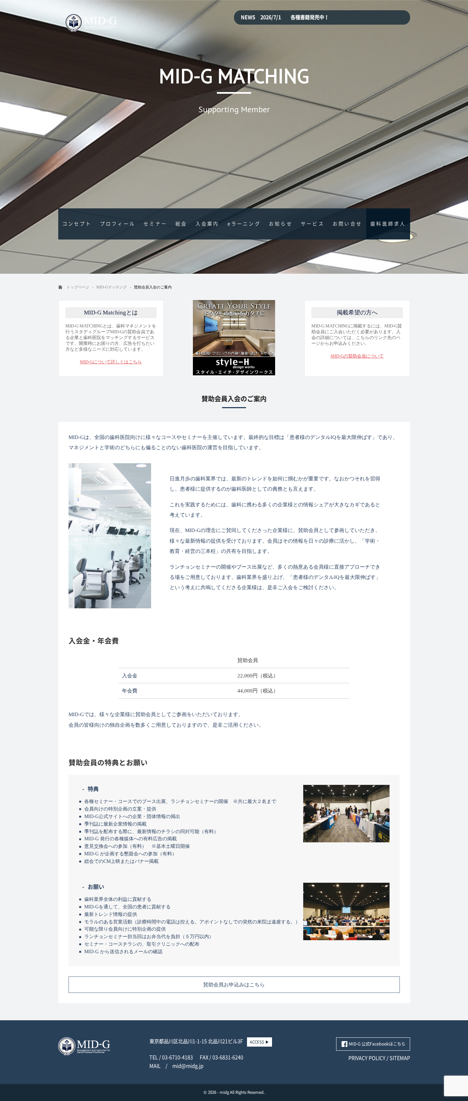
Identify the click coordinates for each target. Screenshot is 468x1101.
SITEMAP (400, 1058)
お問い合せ (347, 223)
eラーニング (244, 223)
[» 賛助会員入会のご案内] (91, 27)
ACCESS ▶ (259, 1042)
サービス (312, 223)
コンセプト (77, 223)
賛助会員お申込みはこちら (234, 984)
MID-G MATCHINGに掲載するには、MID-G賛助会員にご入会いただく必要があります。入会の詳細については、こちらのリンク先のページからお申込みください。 (356, 334)
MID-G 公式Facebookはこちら (377, 1044)
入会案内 (207, 223)
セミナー (155, 223)
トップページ (77, 287)
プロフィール (117, 223)
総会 (181, 223)
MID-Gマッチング (111, 287)
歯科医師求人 (388, 223)
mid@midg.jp (188, 1065)
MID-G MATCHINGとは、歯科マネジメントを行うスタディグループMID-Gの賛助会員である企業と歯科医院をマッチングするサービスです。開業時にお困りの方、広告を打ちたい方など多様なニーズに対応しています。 (110, 336)
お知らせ (281, 223)
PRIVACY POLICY (366, 1058)
